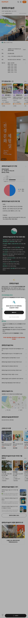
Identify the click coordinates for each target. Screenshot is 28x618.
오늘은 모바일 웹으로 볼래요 (14, 317)
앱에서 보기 (14, 312)
